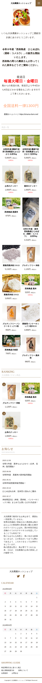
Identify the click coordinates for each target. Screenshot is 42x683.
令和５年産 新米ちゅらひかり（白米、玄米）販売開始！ (20, 465)
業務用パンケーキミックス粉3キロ (30, 325)
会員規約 (4, 673)
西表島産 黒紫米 (11, 212)
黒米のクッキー (30, 186)
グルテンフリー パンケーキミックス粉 (11, 325)
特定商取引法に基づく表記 (11, 667)
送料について (23, 670)
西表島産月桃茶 (11, 350)
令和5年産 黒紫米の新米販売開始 (17, 475)
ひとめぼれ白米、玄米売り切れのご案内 (19, 491)
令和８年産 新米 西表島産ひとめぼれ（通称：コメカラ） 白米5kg (30, 232)
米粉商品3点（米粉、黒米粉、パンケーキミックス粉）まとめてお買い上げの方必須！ (20, 501)
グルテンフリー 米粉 (30, 265)
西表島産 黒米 (31, 289)
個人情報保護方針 (7, 670)
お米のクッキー (11, 186)
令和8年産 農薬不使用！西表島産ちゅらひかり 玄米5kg (30, 151)
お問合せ (15, 673)
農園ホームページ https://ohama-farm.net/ (21, 114)
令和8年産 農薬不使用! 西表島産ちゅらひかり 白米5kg (11, 151)
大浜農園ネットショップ (21, 3)
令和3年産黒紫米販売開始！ (14, 483)
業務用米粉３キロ (11, 295)
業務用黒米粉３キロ (11, 265)
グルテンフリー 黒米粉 (30, 356)
